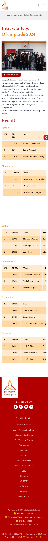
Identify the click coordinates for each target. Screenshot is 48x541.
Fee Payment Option (24, 440)
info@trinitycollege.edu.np (26, 525)
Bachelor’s (24, 492)
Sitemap (24, 476)
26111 (29, 521)
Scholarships (24, 497)
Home (8, 15)
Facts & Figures (24, 425)
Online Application (24, 466)
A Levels (24, 486)
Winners (24, 451)
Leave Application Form (24, 430)
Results (24, 456)
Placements (24, 445)
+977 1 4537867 (27, 514)
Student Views (24, 461)
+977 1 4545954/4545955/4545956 (25, 510)
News (15, 15)
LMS (24, 471)
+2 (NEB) (24, 481)
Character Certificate (24, 435)
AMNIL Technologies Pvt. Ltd (29, 537)
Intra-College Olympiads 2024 (31, 15)
